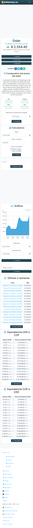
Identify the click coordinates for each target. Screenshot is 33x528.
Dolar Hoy (6, 452)
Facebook (6, 490)
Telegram (5, 500)
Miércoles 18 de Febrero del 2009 (12, 285)
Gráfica (9, 466)
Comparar (17, 121)
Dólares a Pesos (16, 149)
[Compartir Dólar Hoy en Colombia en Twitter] (18, 68)
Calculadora (10, 463)
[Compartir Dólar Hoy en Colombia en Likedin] (21, 68)
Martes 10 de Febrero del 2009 (13, 306)
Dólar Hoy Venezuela (8, 517)
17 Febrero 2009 (8, 102)
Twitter (6, 497)
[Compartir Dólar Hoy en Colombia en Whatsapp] (24, 68)
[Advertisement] (16, 21)
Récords (9, 460)
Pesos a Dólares (16, 151)
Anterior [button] (17, 56)
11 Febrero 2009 (24, 102)
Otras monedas (8, 474)
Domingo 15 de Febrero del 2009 (12, 293)
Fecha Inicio (16, 243)
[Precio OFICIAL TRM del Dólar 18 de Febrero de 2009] (9, 2)
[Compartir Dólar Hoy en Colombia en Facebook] (15, 68)
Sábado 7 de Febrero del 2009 (12, 314)
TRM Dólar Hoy (8, 507)
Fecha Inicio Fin (16, 250)
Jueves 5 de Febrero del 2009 (12, 320)
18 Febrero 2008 (24, 108)
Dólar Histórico (11, 456)
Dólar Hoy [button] (17, 60)
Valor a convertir (16, 139)
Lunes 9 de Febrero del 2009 (12, 309)
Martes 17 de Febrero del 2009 (13, 288)
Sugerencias (7, 487)
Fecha (16, 132)
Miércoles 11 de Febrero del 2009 (12, 304)
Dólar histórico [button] (17, 326)
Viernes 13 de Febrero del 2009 (12, 298)
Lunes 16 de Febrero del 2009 (12, 290)
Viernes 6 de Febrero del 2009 (12, 317)
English (17, 504)
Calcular (17, 154)
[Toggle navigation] (29, 2)
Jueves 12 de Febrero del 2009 (13, 301)
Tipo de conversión (16, 146)
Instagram (6, 494)
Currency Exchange (7, 524)
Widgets (6, 480)
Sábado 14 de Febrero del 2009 (12, 296)
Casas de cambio (8, 477)
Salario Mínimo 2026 (9, 514)
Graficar (17, 260)
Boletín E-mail (7, 484)
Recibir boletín (17, 166)
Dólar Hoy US (6, 520)
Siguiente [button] (17, 63)
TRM (6, 43)
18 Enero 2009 (8, 108)
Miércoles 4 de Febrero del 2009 (12, 322)
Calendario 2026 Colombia (10, 510)
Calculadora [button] (17, 383)
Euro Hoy (6, 471)
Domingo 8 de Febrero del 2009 (12, 312)
